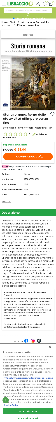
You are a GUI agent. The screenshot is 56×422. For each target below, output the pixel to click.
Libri (17, 18)
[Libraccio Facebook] (26, 342)
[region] (28, 382)
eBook (27, 18)
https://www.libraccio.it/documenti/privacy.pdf (30, 377)
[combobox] (28, 10)
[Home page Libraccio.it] (20, 5)
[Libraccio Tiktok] (39, 342)
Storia (13, 22)
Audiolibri (40, 18)
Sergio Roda (9, 127)
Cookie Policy (11, 405)
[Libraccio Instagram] (32, 342)
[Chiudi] (50, 347)
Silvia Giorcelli (25, 127)
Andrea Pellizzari (43, 127)
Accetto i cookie (28, 411)
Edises (27, 174)
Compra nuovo (28, 156)
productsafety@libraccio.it (27, 327)
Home (5, 22)
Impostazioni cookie (28, 418)
